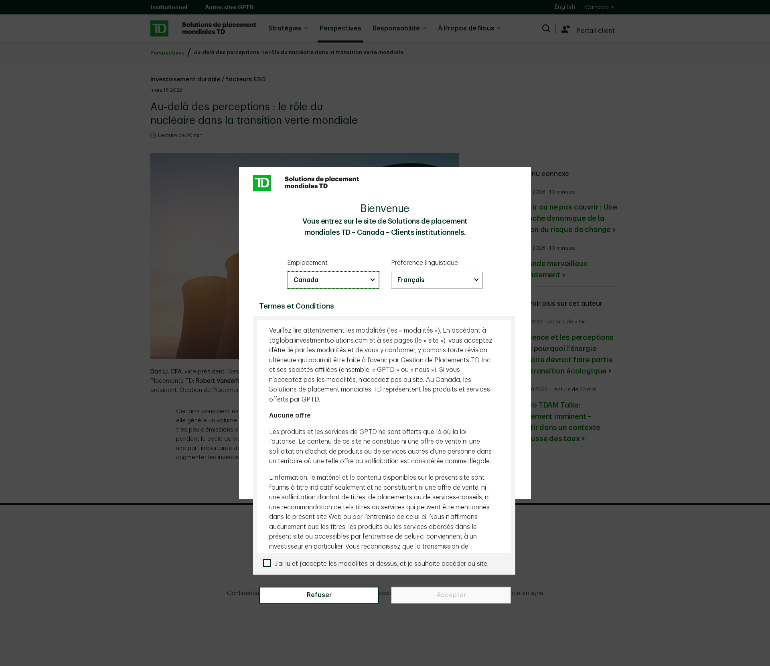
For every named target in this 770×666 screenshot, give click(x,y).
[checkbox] (387, 564)
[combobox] (333, 280)
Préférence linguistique (424, 263)
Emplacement (307, 263)
